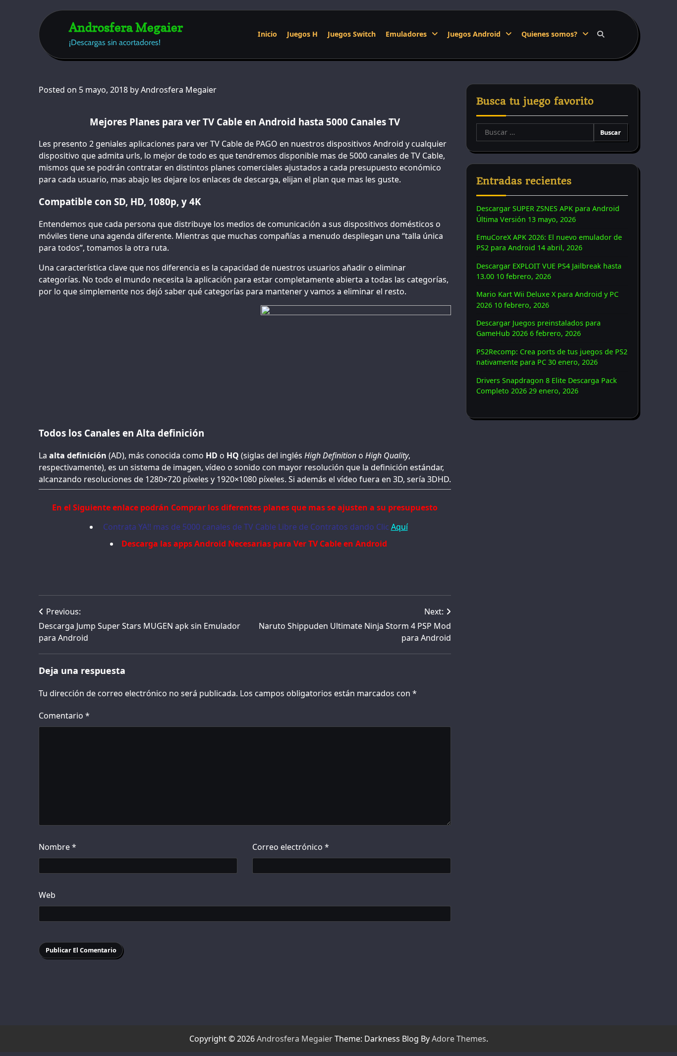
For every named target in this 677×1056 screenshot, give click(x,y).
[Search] (600, 34)
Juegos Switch (352, 34)
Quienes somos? (549, 34)
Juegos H (302, 34)
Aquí (399, 526)
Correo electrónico (290, 846)
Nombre (57, 846)
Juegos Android (474, 34)
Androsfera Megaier (126, 27)
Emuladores (406, 34)
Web (47, 894)
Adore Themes (459, 1038)
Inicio (267, 34)
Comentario (64, 715)
